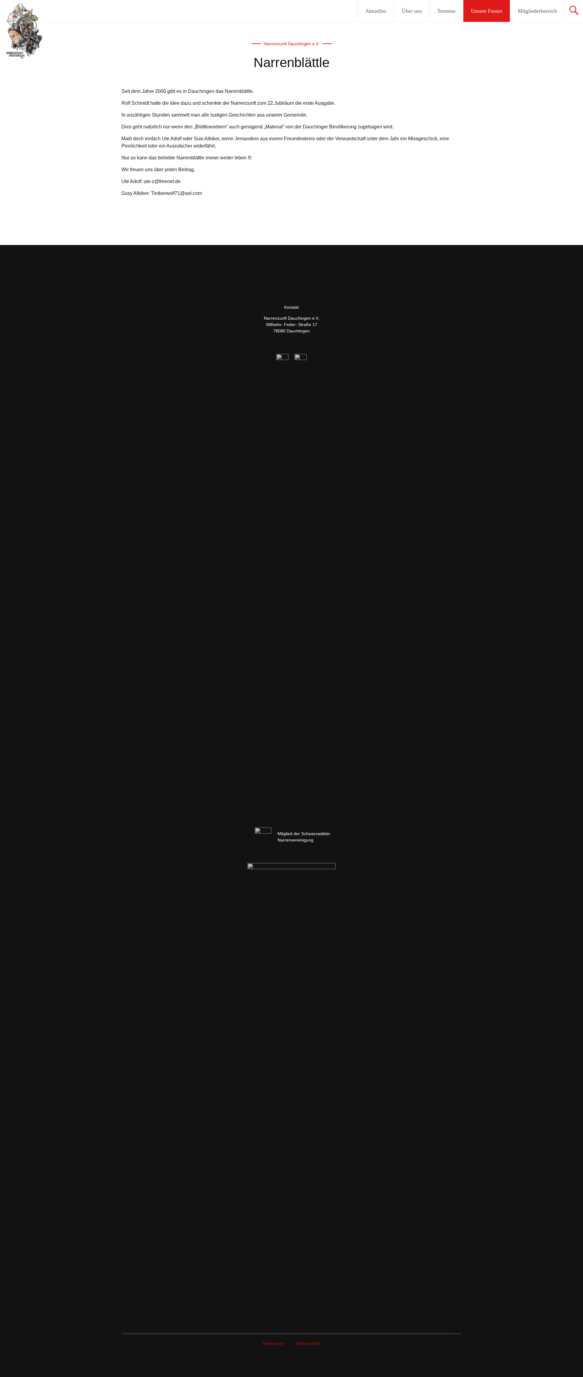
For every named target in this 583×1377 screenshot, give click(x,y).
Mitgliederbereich (537, 11)
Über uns (412, 11)
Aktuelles (375, 11)
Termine (446, 11)
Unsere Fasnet (486, 11)
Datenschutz (308, 1343)
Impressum (273, 1343)
